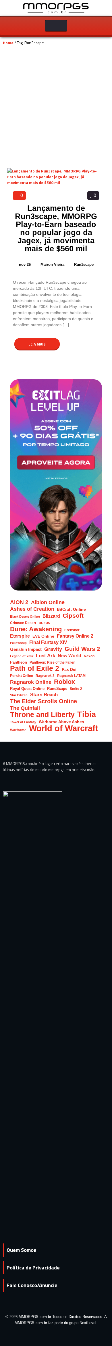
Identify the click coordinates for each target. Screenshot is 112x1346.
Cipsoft (73, 615)
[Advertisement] (56, 109)
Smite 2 (76, 688)
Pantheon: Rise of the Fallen (52, 662)
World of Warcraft (63, 728)
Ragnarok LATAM (71, 675)
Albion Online (48, 602)
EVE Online (43, 636)
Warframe (18, 730)
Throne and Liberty (42, 715)
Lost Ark (45, 655)
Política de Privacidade (33, 1267)
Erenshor (72, 630)
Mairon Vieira (52, 264)
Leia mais (37, 344)
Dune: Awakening (36, 629)
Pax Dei (69, 669)
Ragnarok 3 (45, 675)
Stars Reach (44, 694)
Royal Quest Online (27, 688)
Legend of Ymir (21, 656)
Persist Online (21, 675)
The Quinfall (25, 708)
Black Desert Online (25, 616)
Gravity (53, 649)
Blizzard (51, 616)
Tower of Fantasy (23, 722)
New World (69, 655)
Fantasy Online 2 (75, 636)
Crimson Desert (23, 623)
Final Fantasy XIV (48, 642)
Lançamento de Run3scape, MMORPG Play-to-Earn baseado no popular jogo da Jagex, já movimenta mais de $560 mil (56, 228)
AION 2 (19, 602)
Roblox (64, 682)
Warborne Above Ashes (61, 722)
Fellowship (18, 643)
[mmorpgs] (56, 8)
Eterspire (20, 635)
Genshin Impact (26, 649)
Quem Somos (21, 1250)
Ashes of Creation (32, 609)
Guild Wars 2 (82, 649)
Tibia (86, 715)
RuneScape (57, 688)
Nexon (89, 656)
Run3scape (84, 264)
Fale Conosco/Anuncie (32, 1285)
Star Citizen (19, 695)
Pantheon (18, 662)
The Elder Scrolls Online (43, 701)
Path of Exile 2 (34, 668)
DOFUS (44, 623)
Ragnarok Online (30, 682)
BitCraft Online (71, 609)
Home (8, 43)
